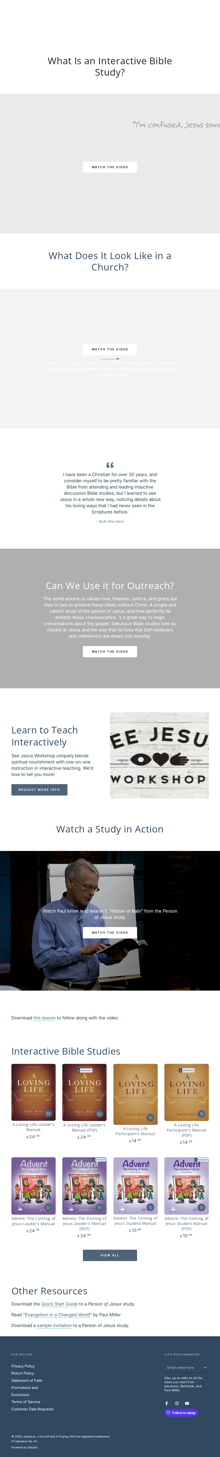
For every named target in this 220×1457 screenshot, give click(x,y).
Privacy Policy (23, 1366)
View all (110, 1255)
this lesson (44, 1017)
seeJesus (29, 1436)
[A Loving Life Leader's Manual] (33, 1092)
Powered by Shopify (24, 1447)
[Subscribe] (206, 1367)
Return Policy (22, 1373)
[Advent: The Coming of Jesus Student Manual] (135, 1185)
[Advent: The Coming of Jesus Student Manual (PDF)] (186, 1185)
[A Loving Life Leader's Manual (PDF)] (84, 1092)
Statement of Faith (26, 1380)
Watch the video (110, 167)
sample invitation (54, 1325)
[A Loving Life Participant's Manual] (135, 1094)
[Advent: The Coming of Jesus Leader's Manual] (33, 1186)
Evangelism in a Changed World (57, 1314)
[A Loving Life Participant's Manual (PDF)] (186, 1092)
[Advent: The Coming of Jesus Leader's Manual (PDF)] (84, 1185)
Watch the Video (110, 651)
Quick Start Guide (59, 1304)
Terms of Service (25, 1402)
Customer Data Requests (32, 1409)
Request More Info (39, 789)
